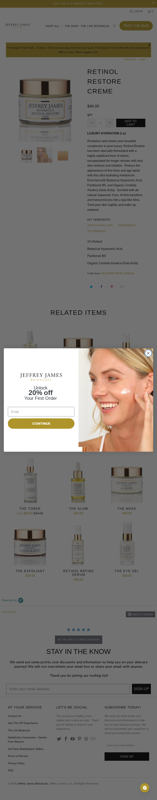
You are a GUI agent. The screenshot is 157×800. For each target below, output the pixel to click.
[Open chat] (144, 787)
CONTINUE (41, 423)
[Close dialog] (148, 353)
